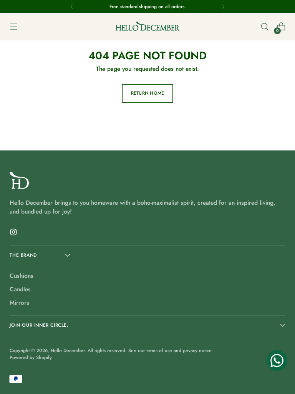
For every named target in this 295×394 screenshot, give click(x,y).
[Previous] (71, 6)
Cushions (21, 275)
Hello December (68, 350)
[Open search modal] (265, 27)
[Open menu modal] (14, 27)
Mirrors (19, 302)
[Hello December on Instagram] (14, 233)
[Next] (223, 6)
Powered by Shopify (31, 357)
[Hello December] (147, 26)
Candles (20, 289)
